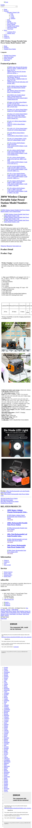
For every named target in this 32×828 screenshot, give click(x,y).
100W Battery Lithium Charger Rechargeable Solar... (17, 511)
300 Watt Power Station (7, 500)
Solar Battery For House (15, 614)
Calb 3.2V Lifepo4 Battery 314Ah (16, 140)
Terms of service (8, 572)
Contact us (6, 562)
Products (6, 11)
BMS (8, 20)
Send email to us (16, 246)
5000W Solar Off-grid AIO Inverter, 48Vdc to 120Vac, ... (16, 72)
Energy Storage (11, 24)
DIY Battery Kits (11, 23)
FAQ (5, 563)
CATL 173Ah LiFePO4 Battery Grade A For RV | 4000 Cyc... (17, 177)
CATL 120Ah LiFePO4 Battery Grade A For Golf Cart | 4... (17, 162)
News (5, 30)
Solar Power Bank (12, 27)
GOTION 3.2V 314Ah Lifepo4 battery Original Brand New (17, 98)
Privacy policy (7, 573)
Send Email (4, 618)
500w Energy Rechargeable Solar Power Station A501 (16, 546)
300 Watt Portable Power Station (9, 498)
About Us (6, 36)
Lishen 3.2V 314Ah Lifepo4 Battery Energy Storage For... (16, 117)
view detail (10, 519)
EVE (12, 14)
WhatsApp (3, 246)
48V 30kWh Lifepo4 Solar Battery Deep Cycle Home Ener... (16, 91)
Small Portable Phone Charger (8, 611)
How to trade (7, 565)
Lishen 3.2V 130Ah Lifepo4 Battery (16, 111)
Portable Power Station (13, 26)
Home (5, 9)
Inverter (9, 21)
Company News (11, 32)
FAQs (5, 35)
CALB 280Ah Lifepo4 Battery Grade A (17, 135)
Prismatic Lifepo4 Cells (13, 12)
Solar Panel (10, 29)
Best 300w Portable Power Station (9, 501)
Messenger (9, 246)
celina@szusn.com (9, 599)
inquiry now (4, 586)
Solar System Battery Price (13, 612)
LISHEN (13, 18)
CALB (12, 17)
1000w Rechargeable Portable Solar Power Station (17, 524)
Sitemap (8, 609)
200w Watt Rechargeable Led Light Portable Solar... (17, 535)
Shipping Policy (8, 575)
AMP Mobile (14, 609)
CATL (12, 15)
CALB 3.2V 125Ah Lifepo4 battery (16, 130)
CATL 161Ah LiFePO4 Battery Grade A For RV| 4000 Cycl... (17, 170)
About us (6, 560)
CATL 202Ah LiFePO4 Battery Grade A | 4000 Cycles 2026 (17, 184)
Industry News (11, 33)
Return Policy (7, 576)
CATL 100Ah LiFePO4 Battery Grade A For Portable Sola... (17, 153)
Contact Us (7, 37)
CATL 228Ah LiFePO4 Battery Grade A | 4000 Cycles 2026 (17, 191)
